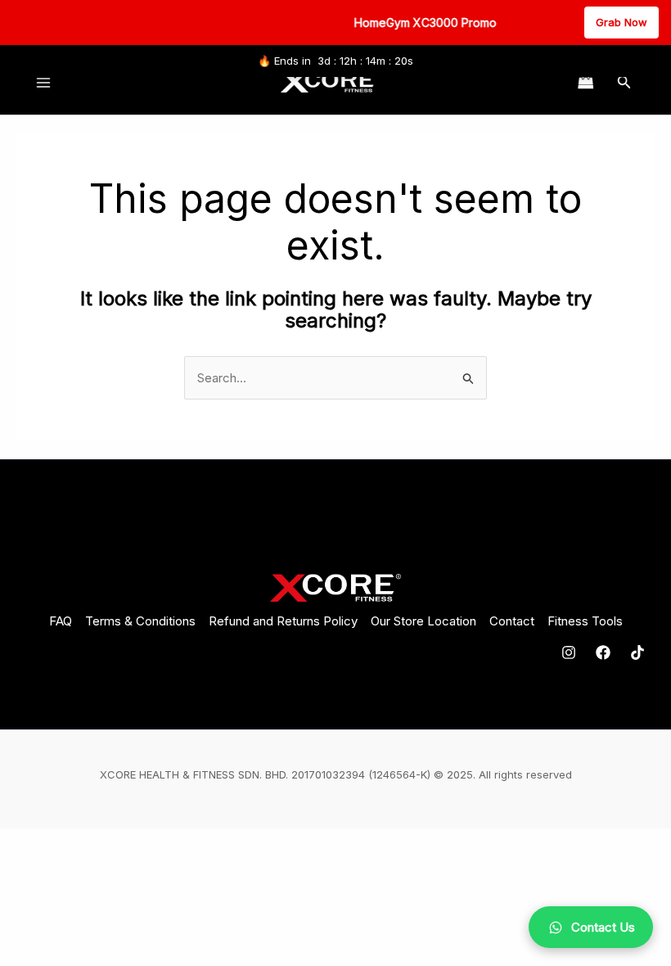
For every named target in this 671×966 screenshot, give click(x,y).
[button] (624, 82)
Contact (511, 621)
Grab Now (621, 22)
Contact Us (603, 927)
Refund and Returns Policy (283, 621)
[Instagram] (568, 652)
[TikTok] (637, 652)
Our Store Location (423, 621)
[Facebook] (603, 652)
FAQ (60, 621)
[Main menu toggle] (43, 82)
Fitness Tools (585, 621)
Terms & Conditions (140, 621)
